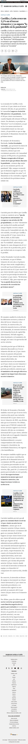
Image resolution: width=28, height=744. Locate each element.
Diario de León (14, 718)
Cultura (14, 696)
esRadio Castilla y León (14, 727)
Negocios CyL (14, 711)
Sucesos (14, 699)
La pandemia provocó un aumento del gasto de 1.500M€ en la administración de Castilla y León (18, 302)
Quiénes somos (14, 659)
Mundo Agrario (14, 707)
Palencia (14, 682)
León (14, 679)
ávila (2, 11)
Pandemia (10, 636)
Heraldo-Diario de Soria (14, 724)
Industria (22, 636)
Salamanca (14, 684)
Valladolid (14, 690)
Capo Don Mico (10, 2)
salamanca (22, 11)
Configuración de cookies (14, 741)
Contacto (14, 663)
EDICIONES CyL (23, 0)
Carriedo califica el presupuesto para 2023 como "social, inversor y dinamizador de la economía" (18, 196)
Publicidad (14, 661)
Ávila (14, 675)
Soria (14, 688)
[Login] (26, 6)
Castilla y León (5, 15)
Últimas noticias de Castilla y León (14, 712)
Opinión (14, 694)
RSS (14, 665)
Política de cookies (22, 739)
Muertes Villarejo (17, 2)
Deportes (14, 697)
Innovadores (14, 709)
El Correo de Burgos (14, 722)
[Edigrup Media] (14, 734)
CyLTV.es (14, 725)
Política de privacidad (12, 739)
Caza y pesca (14, 701)
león (11, 11)
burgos (7, 11)
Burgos (14, 677)
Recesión (5, 636)
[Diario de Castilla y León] (14, 6)
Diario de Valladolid (14, 720)
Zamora (14, 692)
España (17, 636)
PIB (14, 636)
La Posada (14, 705)
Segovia (14, 686)
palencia (15, 11)
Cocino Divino (14, 703)
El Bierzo (14, 681)
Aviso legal (4, 739)
